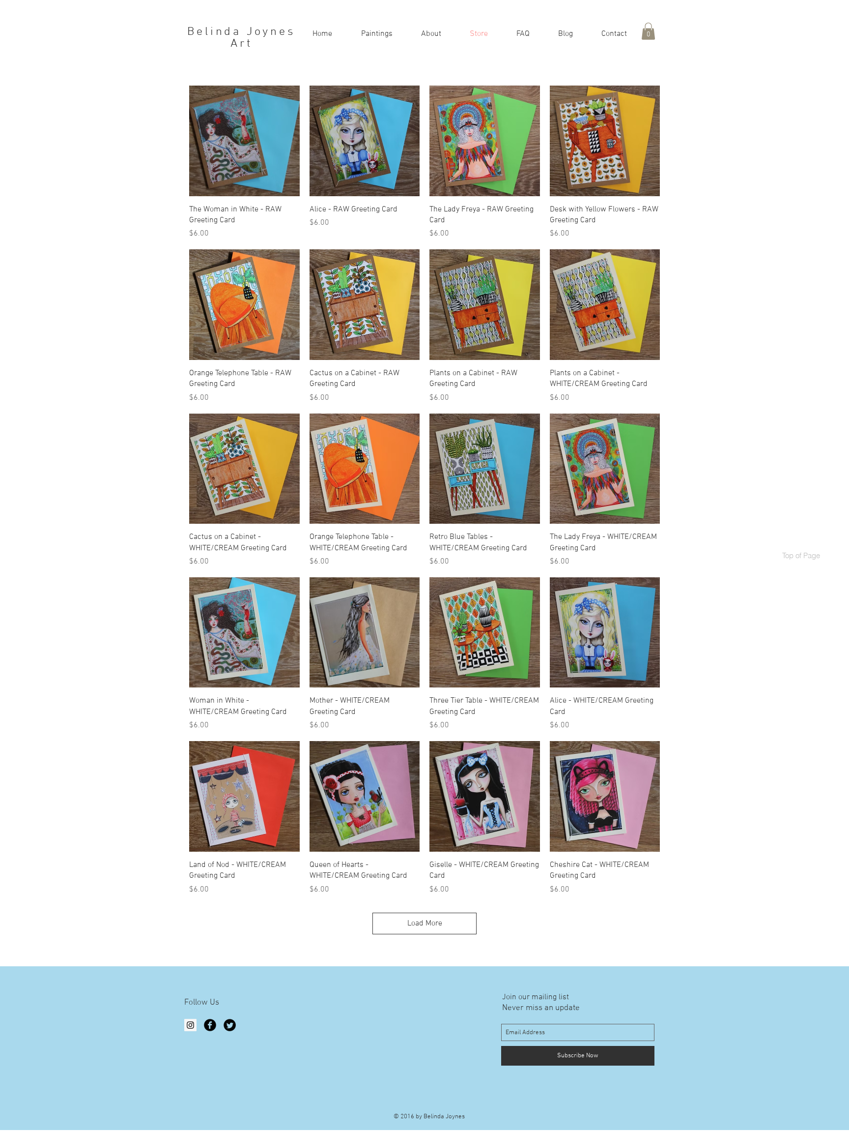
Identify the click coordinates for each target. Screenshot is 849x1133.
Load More (424, 923)
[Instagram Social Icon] (190, 1025)
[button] (376, 33)
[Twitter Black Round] (230, 1025)
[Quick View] (244, 141)
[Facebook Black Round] (210, 1025)
